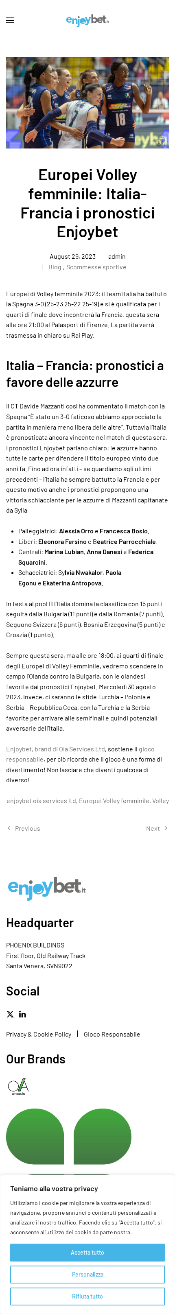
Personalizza (87, 1274)
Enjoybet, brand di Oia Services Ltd (55, 749)
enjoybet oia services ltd (41, 800)
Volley (160, 800)
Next (153, 828)
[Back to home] (87, 20)
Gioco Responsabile (112, 1034)
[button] (10, 20)
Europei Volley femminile (114, 800)
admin (117, 256)
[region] (87, 1244)
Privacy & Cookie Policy (38, 1034)
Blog (54, 267)
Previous (27, 828)
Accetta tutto (87, 1252)
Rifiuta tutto (87, 1296)
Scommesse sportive (96, 267)
